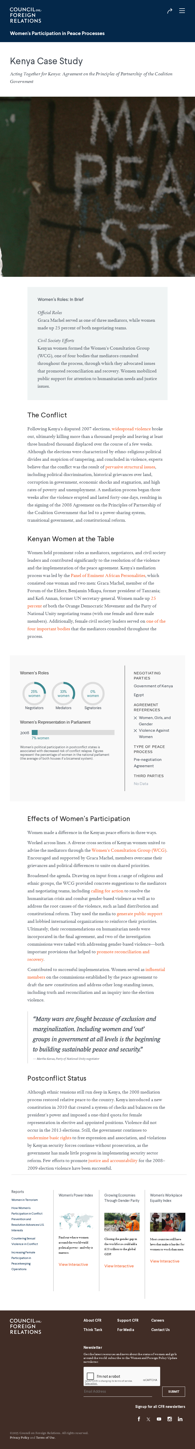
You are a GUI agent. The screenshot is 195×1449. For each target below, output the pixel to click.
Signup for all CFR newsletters (160, 1407)
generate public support (139, 913)
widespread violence (131, 429)
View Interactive (73, 1265)
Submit (173, 1391)
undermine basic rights (49, 1137)
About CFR (93, 1320)
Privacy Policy (19, 1437)
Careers (157, 1320)
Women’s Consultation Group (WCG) (129, 850)
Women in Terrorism (24, 1200)
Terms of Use (45, 1437)
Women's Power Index (76, 1195)
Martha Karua (46, 1059)
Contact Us (160, 1330)
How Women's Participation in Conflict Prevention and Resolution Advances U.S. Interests (27, 1219)
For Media (125, 1330)
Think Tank (93, 1330)
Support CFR (127, 1320)
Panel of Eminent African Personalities (108, 575)
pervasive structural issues (130, 467)
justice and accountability (113, 1160)
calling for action (107, 891)
